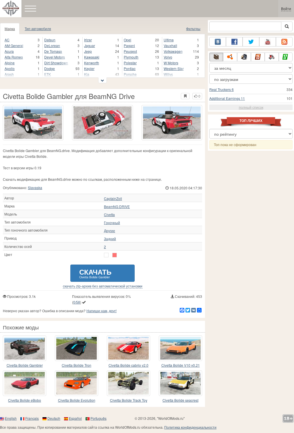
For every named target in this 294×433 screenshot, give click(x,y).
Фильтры (193, 28)
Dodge (49, 68)
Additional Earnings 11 (227, 98)
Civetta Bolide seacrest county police (180, 400)
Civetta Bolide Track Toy (128, 400)
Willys (168, 74)
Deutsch (53, 418)
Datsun (49, 39)
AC (7, 39)
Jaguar (89, 45)
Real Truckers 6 (221, 89)
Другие (109, 230)
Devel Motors (54, 57)
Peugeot (130, 51)
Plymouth (131, 57)
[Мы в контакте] (217, 41)
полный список (251, 107)
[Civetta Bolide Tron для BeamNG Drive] (76, 348)
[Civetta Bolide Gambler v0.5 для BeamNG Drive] (24, 348)
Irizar (88, 39)
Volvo (168, 57)
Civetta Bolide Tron (76, 365)
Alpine (10, 62)
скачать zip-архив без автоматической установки (102, 286)
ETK (47, 74)
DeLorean (52, 45)
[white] (106, 255)
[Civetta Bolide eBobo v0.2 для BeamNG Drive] (24, 383)
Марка (10, 28)
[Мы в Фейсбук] (234, 41)
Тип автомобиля (38, 28)
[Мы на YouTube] (267, 41)
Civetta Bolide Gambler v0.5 (25, 365)
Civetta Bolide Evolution (76, 400)
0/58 (76, 302)
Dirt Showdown (56, 62)
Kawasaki (91, 57)
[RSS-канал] (284, 41)
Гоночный (112, 222)
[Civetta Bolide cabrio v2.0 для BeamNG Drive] (128, 348)
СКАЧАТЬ (95, 273)
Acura (9, 51)
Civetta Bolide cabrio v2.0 (128, 365)
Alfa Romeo (14, 57)
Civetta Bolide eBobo (24, 400)
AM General (14, 45)
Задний (110, 238)
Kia (86, 74)
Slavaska (35, 187)
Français (32, 418)
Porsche (130, 74)
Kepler (89, 68)
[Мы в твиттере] (251, 41)
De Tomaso (53, 51)
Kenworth (91, 62)
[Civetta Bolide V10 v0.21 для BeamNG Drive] (180, 348)
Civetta (109, 214)
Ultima (169, 39)
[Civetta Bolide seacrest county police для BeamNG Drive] (180, 383)
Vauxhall (170, 45)
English (11, 418)
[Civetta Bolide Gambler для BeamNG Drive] (33, 122)
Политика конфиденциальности (190, 427)
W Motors (171, 62)
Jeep (88, 51)
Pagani (129, 45)
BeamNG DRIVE (117, 206)
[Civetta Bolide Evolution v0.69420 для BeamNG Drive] (76, 383)
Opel (127, 39)
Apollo (10, 68)
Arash (9, 74)
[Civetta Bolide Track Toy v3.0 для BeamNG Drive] (128, 383)
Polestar (130, 62)
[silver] (114, 255)
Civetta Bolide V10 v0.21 (180, 365)
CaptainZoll (113, 198)
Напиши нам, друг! (101, 310)
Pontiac (130, 68)
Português (98, 418)
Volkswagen (173, 51)
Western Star (174, 68)
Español (75, 418)
